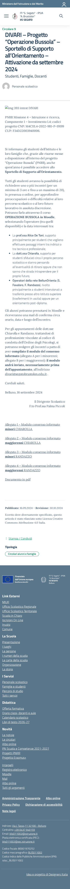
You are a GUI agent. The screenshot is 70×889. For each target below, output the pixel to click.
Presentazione (11, 642)
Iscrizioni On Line (12, 620)
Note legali (9, 811)
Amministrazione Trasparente (21, 798)
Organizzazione (11, 664)
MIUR (5, 602)
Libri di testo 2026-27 (15, 722)
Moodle (6, 774)
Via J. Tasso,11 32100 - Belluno (29, 826)
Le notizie (8, 735)
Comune (7, 629)
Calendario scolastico (15, 717)
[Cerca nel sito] (61, 16)
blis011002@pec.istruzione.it (18, 841)
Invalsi (6, 624)
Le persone (9, 651)
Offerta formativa (13, 708)
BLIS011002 (35, 852)
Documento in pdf (17, 479)
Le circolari (8, 739)
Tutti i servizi (9, 695)
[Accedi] (64, 4)
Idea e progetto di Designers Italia (47, 874)
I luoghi (6, 646)
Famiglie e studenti (14, 686)
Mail (4, 778)
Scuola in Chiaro (12, 615)
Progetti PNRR (11, 753)
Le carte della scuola (15, 660)
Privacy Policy (11, 804)
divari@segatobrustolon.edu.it (26, 374)
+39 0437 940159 (24, 830)
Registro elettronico (14, 769)
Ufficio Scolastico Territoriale (19, 611)
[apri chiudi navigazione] (6, 16)
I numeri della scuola (15, 655)
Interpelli (7, 765)
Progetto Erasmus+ (14, 757)
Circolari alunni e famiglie (22, 554)
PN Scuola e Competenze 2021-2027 (25, 748)
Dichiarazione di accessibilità (43, 804)
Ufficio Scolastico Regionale (19, 606)
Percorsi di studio (12, 691)
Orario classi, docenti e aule (19, 713)
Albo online (9, 744)
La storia (7, 669)
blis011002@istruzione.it (24, 834)
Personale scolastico (14, 682)
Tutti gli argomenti (13, 787)
